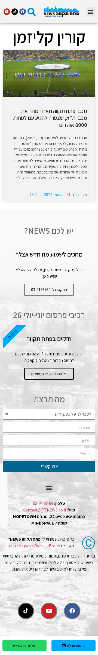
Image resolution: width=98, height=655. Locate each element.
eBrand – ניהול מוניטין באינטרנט (34, 546)
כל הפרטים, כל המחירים (49, 373)
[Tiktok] (14, 11)
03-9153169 (43, 503)
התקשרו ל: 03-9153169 (49, 289)
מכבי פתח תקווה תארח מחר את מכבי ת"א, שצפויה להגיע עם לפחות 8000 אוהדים (50, 117)
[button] (90, 11)
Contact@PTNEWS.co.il (44, 510)
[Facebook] (22, 11)
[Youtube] (7, 11)
